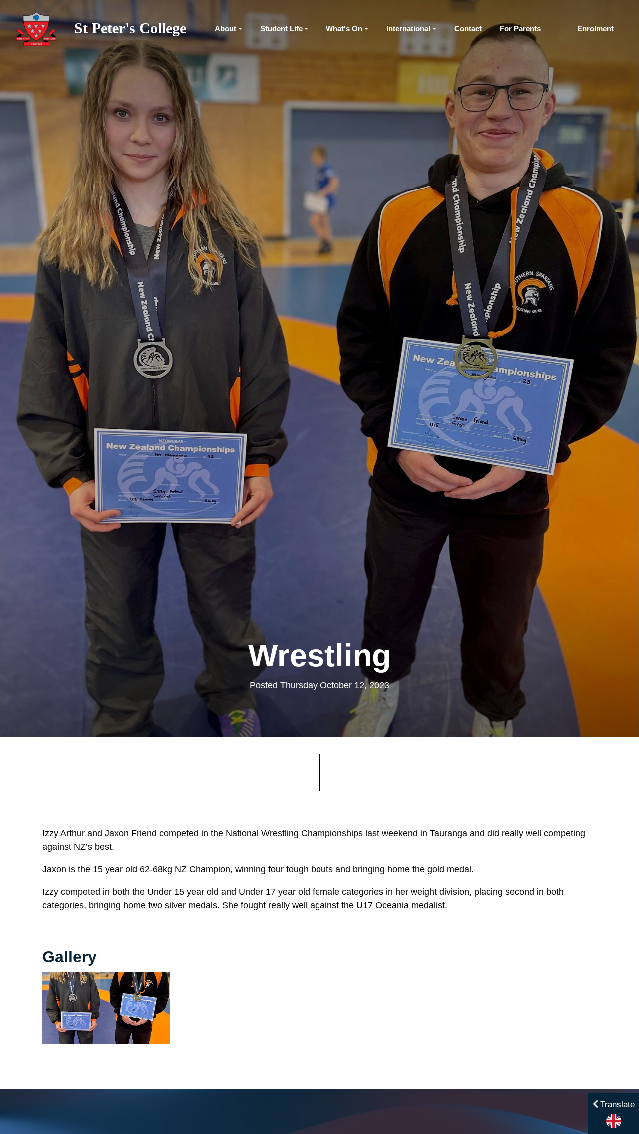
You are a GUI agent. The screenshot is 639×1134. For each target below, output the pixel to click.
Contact (468, 28)
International (408, 28)
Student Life (281, 28)
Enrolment (595, 28)
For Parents (520, 28)
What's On (344, 28)
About (225, 28)
